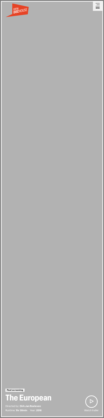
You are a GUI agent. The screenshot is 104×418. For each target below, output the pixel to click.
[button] (91, 401)
